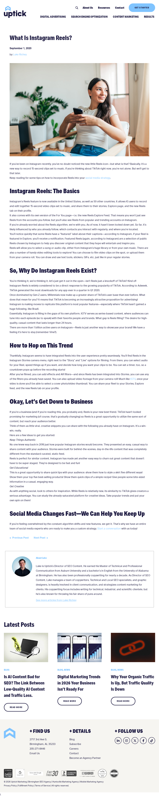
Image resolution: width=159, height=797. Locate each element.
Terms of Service (42, 786)
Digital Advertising (53, 16)
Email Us (35, 753)
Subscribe (75, 744)
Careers (73, 749)
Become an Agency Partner (85, 758)
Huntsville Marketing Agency (65, 782)
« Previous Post (19, 538)
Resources (104, 7)
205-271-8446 (37, 749)
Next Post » (41, 538)
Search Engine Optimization (89, 16)
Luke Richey (20, 54)
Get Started (142, 7)
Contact (119, 7)
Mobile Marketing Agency (92, 782)
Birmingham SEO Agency (39, 782)
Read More (16, 707)
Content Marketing (126, 16)
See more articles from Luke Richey (56, 600)
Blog (72, 739)
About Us (88, 7)
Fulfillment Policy (26, 786)
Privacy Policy (10, 786)
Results (149, 16)
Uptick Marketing (15, 12)
